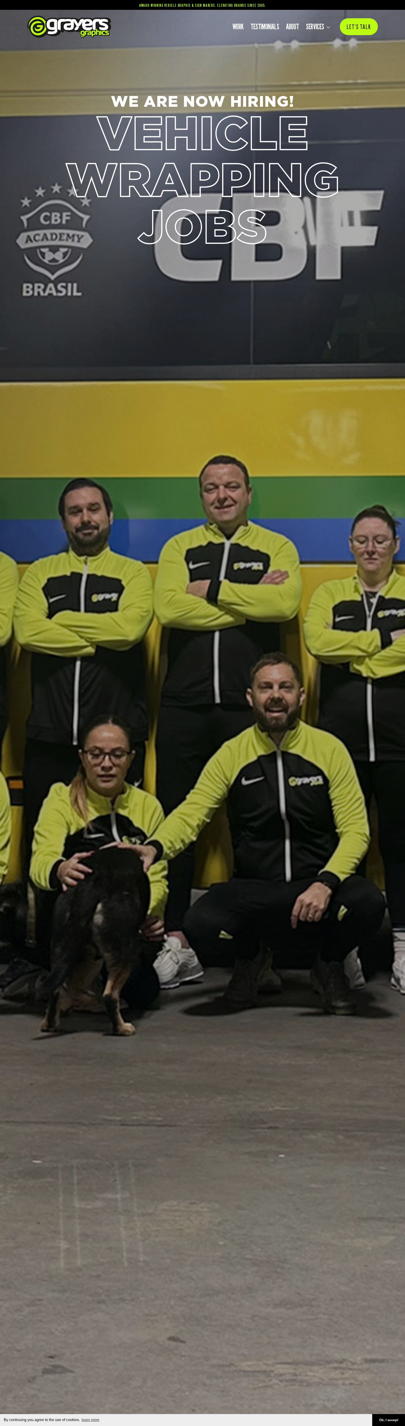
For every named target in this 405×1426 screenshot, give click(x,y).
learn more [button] (90, 1420)
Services (315, 26)
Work (238, 26)
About (292, 26)
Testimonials (265, 26)
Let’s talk (359, 26)
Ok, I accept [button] (388, 1420)
